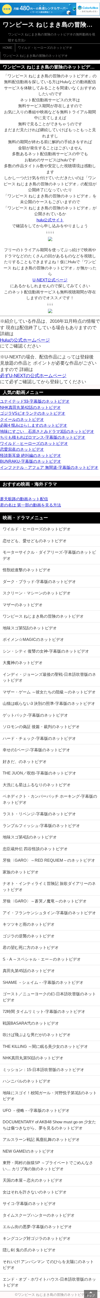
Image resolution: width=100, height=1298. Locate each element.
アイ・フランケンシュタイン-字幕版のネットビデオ (49, 912)
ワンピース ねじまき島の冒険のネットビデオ (35, 56)
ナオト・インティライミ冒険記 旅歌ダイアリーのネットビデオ (49, 886)
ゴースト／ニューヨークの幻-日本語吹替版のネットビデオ (49, 997)
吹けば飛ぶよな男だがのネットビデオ (37, 1034)
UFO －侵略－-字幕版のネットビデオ (36, 1110)
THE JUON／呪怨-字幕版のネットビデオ (39, 773)
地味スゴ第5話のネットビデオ (30, 628)
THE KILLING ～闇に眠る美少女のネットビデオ (45, 1046)
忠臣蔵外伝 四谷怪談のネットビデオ (35, 848)
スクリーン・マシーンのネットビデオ (37, 593)
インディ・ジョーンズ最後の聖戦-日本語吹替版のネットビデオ (49, 677)
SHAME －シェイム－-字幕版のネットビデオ (43, 982)
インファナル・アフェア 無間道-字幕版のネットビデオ (49, 467)
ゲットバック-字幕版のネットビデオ (35, 715)
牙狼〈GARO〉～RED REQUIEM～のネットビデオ (49, 860)
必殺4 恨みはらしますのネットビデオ (33, 425)
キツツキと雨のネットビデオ (29, 924)
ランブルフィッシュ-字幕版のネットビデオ (41, 825)
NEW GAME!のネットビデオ (28, 1151)
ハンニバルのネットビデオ (27, 1081)
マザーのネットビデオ (23, 604)
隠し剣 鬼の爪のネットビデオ (29, 1250)
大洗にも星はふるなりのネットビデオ (37, 784)
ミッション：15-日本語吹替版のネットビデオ (43, 1069)
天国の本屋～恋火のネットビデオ (33, 1180)
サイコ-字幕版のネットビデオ (29, 1203)
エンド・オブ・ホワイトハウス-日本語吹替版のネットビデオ (49, 1282)
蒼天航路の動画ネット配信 (24, 499)
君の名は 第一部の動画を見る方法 (30, 505)
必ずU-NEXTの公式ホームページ (33, 375)
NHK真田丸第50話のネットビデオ (33, 1058)
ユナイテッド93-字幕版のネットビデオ (35, 401)
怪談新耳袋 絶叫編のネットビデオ (30, 455)
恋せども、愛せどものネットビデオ (35, 540)
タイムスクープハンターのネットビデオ (39, 1215)
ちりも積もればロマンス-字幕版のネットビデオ (42, 437)
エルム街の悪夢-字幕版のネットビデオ (37, 1226)
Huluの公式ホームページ (25, 340)
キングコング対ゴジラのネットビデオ (37, 1238)
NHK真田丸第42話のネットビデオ (30, 407)
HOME (7, 48)
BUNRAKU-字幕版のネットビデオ (30, 461)
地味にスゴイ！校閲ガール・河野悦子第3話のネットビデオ (50, 1096)
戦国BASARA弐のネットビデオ (31, 1023)
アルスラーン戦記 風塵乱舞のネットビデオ (41, 1139)
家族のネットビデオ (21, 872)
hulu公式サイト (50, 220)
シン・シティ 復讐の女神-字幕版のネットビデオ (46, 651)
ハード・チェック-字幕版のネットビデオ (39, 738)
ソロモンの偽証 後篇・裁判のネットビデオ (41, 726)
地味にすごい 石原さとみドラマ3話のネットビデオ (47, 431)
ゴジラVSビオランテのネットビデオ (32, 413)
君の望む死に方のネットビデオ (31, 947)
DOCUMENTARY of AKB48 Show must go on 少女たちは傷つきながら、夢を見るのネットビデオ (49, 1125)
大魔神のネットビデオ (23, 662)
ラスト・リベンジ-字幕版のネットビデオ (39, 814)
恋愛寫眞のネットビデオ (22, 449)
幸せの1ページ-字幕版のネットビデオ (36, 750)
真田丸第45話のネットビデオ (29, 970)
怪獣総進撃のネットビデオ (27, 570)
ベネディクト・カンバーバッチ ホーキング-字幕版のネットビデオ (50, 799)
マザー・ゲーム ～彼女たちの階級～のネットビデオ (49, 692)
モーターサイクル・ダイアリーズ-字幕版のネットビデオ (49, 555)
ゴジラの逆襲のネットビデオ (29, 936)
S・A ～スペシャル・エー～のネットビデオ (42, 959)
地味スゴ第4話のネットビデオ (30, 837)
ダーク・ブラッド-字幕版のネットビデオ (39, 581)
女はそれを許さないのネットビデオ (35, 1192)
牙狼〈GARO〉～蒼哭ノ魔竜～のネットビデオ (45, 901)
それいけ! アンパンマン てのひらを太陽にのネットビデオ (48, 1264)
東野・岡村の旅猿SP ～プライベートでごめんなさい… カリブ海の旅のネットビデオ (48, 1165)
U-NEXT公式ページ (50, 280)
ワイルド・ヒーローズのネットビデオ (45, 48)
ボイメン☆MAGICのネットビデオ (33, 639)
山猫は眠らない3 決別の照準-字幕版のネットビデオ (49, 703)
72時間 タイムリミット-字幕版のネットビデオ (44, 1011)
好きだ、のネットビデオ (25, 761)
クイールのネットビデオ (22, 419)
